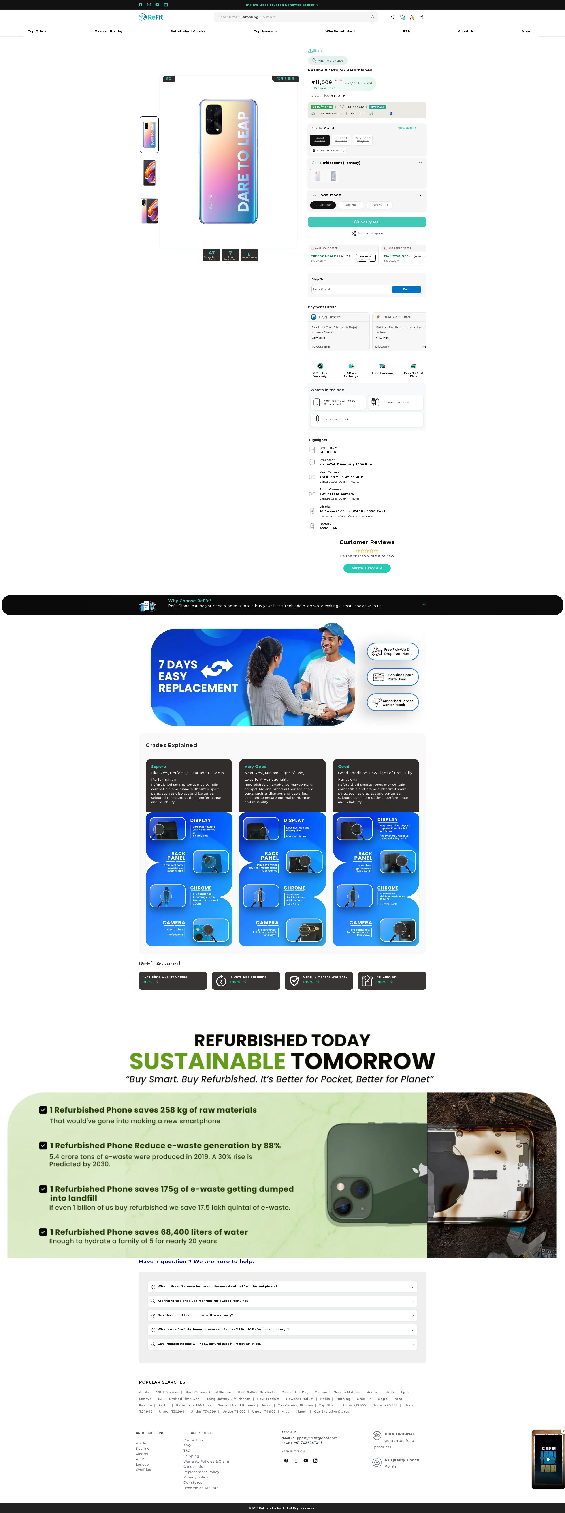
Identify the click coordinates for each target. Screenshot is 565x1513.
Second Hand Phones (236, 1405)
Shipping (191, 1456)
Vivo (285, 1412)
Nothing (343, 1399)
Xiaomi (302, 1412)
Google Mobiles (347, 1392)
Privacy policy (195, 1477)
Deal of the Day (295, 1392)
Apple (144, 1392)
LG (160, 1399)
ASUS (140, 1459)
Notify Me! (370, 222)
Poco (398, 1399)
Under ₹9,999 (264, 1412)
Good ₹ (322, 141)
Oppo (382, 1399)
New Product (268, 1399)
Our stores (192, 1482)
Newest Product (300, 1399)
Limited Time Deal (184, 1399)
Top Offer (327, 1405)
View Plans (377, 106)
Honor (372, 1392)
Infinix (389, 1392)
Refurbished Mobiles (193, 1405)
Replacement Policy (201, 1472)
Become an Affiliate (200, 1488)
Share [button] (318, 50)
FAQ (187, 1445)
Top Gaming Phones (295, 1405)
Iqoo (405, 1392)
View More (318, 337)
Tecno (267, 1405)
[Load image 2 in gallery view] (149, 173)
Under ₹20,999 (385, 1405)
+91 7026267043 (308, 1442)
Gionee (321, 1392)
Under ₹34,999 (203, 1412)
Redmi (164, 1405)
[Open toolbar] (393, 17)
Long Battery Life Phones (229, 1399)
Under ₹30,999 (171, 1412)
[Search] (373, 17)
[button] (282, 1286)
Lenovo (145, 1399)
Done (406, 289)
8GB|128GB (353, 206)
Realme (145, 1405)
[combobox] (296, 17)
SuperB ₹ (343, 141)
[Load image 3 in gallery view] (149, 211)
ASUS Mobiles (167, 1392)
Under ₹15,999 (354, 1405)
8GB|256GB (382, 206)
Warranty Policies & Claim (206, 1461)
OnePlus (364, 1399)
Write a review (367, 568)
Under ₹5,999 (234, 1412)
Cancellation (194, 1466)
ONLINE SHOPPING (150, 1432)
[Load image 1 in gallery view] (149, 135)
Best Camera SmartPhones (209, 1392)
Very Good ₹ (364, 141)
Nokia (325, 1399)
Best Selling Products (256, 1392)
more (235, 982)
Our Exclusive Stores (331, 1412)
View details (407, 128)
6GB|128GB (325, 206)
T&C (186, 1451)
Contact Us (193, 1440)
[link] (282, 1139)
